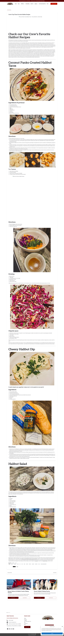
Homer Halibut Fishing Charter (42, 591)
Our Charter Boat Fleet (42, 3)
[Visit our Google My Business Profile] (9, 628)
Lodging (25, 620)
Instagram (36, 560)
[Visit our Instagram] (11, 628)
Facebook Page (45, 560)
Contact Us (26, 623)
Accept (52, 633)
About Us (32, 3)
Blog (9, 612)
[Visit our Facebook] (7, 628)
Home (16, 3)
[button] (62, 626)
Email (17, 566)
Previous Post (10, 572)
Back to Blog (9, 9)
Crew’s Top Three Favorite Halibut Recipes (18, 612)
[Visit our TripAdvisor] (13, 628)
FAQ (24, 622)
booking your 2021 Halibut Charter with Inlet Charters (29, 558)
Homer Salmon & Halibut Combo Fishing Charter (18, 592)
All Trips (25, 619)
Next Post (54, 572)
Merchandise (28, 3)
